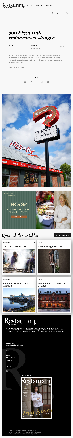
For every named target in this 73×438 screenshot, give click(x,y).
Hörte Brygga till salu (50, 247)
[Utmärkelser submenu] (43, 5)
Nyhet (33, 242)
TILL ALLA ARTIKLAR (63, 235)
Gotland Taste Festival (15, 247)
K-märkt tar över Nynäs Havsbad (16, 285)
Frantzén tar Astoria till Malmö (51, 285)
